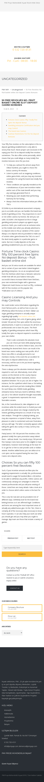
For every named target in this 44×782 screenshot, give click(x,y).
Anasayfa (7, 710)
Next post (31, 538)
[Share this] (13, 531)
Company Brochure (16, 607)
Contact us (14, 588)
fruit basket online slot (26, 316)
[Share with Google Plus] (19, 531)
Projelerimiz (8, 721)
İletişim (7, 724)
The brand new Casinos (17, 131)
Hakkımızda (8, 714)
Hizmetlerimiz (9, 717)
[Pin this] (23, 531)
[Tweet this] (16, 531)
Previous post (13, 538)
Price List (11, 616)
